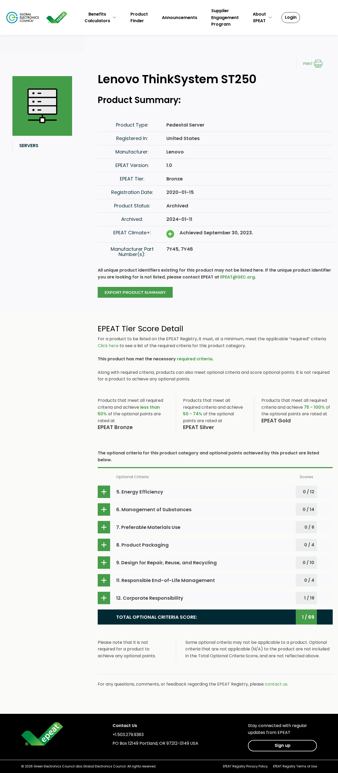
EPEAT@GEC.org (237, 277)
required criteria (194, 359)
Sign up (282, 745)
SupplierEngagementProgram (225, 17)
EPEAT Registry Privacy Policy (245, 766)
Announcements (179, 18)
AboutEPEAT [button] (259, 17)
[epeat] (57, 17)
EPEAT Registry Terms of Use (295, 766)
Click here (108, 346)
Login (291, 17)
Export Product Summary (135, 292)
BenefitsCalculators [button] (97, 17)
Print (308, 63)
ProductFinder (139, 17)
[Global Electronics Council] (22, 17)
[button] (215, 492)
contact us (276, 684)
